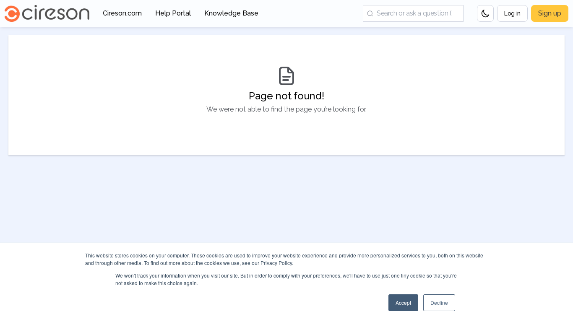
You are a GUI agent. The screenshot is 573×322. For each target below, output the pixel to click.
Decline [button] (439, 302)
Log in (512, 13)
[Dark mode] (485, 13)
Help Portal (173, 15)
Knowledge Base (231, 15)
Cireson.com (122, 15)
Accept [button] (403, 302)
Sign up (549, 13)
